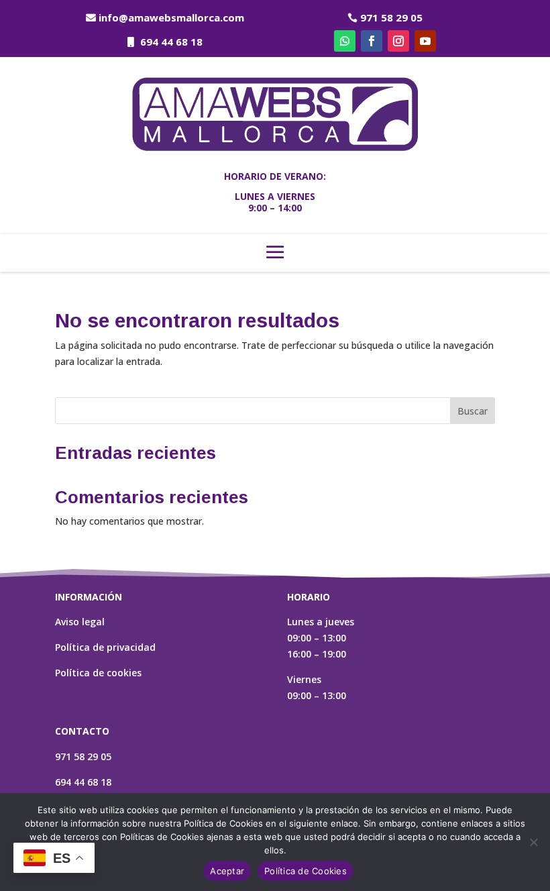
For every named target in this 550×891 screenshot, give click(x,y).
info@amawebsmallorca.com (171, 17)
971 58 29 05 (391, 17)
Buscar (472, 411)
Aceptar (227, 871)
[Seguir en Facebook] (371, 41)
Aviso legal (80, 621)
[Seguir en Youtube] (425, 41)
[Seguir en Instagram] (398, 41)
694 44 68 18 (171, 41)
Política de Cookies (305, 871)
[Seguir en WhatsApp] (344, 41)
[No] (533, 842)
